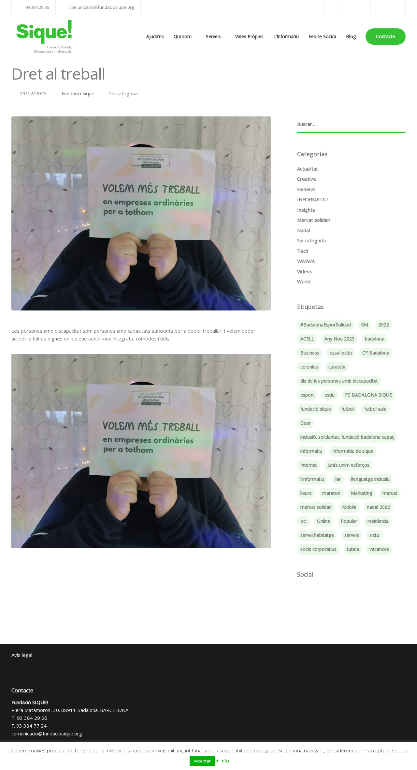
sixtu (374, 535)
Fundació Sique (78, 93)
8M (364, 325)
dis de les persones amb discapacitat (339, 381)
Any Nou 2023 (339, 339)
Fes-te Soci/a (322, 36)
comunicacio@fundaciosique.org (46, 733)
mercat (389, 493)
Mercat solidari (313, 220)
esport (307, 395)
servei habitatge (317, 535)
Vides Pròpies (249, 36)
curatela (336, 367)
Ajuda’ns (155, 36)
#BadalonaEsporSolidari (325, 325)
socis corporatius (318, 549)
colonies (309, 367)
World (303, 281)
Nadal (303, 230)
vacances (379, 549)
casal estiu (341, 353)
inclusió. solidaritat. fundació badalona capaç (347, 437)
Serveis (213, 36)
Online (323, 521)
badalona (374, 339)
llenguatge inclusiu (370, 479)
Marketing (361, 493)
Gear (305, 423)
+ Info (222, 760)
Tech (302, 251)
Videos (304, 271)
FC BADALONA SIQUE (368, 395)
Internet (308, 465)
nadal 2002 (378, 507)
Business (309, 353)
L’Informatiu (286, 36)
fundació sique (315, 409)
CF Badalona (375, 353)
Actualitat (307, 168)
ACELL (307, 339)
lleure (306, 493)
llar (338, 479)
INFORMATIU (312, 199)
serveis (351, 535)
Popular (349, 521)
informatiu (311, 451)
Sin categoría (123, 93)
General (306, 189)
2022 (384, 325)
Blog (351, 36)
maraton (331, 493)
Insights (306, 209)
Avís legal (21, 655)
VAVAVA (306, 261)
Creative (306, 178)
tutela (353, 549)
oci (303, 521)
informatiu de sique (353, 451)
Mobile (349, 507)
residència (378, 521)
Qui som (183, 36)
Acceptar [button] (202, 761)
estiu (329, 395)
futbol (347, 409)
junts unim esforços (348, 465)
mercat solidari (316, 507)
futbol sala (375, 409)
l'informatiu (312, 479)
